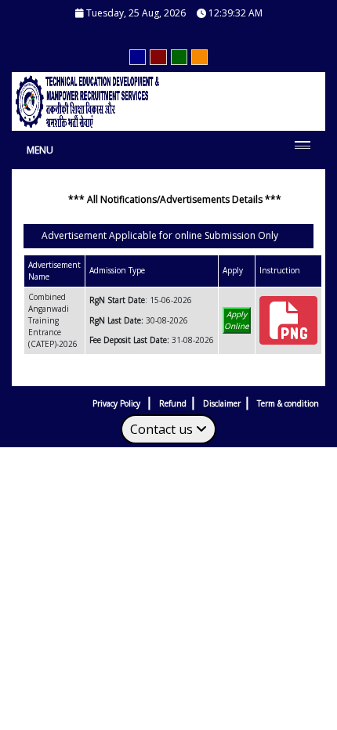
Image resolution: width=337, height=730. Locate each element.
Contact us (163, 429)
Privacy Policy (117, 403)
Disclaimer (222, 403)
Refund (173, 403)
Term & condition (288, 403)
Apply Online (236, 320)
